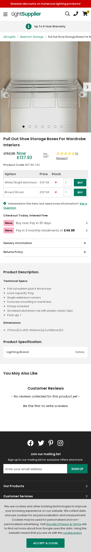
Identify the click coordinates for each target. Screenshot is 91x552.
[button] (85, 14)
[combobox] (67, 14)
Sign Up (77, 469)
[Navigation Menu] (5, 14)
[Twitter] (41, 443)
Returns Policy (13, 252)
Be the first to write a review (45, 406)
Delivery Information (17, 243)
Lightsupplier (26, 14)
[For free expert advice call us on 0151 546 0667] (75, 14)
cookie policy (72, 533)
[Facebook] (30, 443)
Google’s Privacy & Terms (63, 524)
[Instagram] (61, 443)
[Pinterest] (50, 443)
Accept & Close (45, 543)
